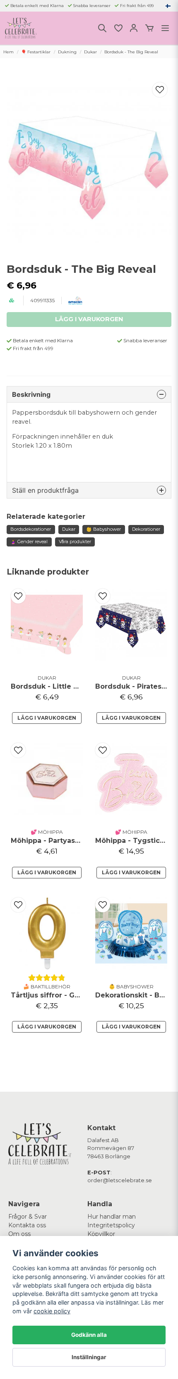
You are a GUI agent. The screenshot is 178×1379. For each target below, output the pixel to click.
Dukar (90, 52)
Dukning (67, 52)
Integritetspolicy (111, 1225)
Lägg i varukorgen (46, 718)
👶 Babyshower (103, 529)
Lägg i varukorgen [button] (46, 1027)
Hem (8, 52)
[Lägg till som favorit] (118, 28)
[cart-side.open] (149, 28)
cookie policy (52, 1311)
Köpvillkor (101, 1234)
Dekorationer (146, 529)
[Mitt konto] (134, 28)
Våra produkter (75, 541)
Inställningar (89, 1357)
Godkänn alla (89, 1334)
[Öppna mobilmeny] (165, 28)
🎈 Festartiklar (36, 52)
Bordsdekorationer (30, 529)
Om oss (19, 1234)
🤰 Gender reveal (29, 541)
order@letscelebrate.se (119, 1180)
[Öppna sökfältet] (102, 28)
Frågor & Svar (27, 1216)
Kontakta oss (27, 1225)
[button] (168, 6)
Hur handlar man (111, 1216)
